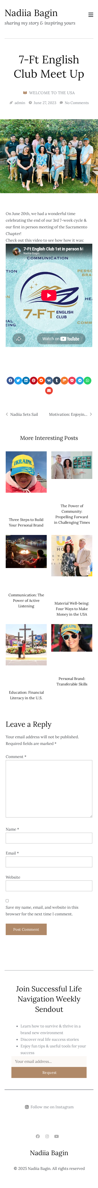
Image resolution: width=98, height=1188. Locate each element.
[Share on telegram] (80, 381)
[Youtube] (56, 1136)
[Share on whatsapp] (87, 381)
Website (13, 877)
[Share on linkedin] (26, 381)
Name (12, 829)
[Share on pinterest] (34, 381)
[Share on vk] (49, 381)
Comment (16, 756)
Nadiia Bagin (49, 1152)
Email (12, 853)
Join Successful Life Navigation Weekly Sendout (49, 999)
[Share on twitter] (18, 381)
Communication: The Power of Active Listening (26, 600)
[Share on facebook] (10, 381)
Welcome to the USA (52, 92)
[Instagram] (47, 1136)
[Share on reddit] (41, 381)
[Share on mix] (64, 381)
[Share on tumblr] (57, 381)
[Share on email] (49, 391)
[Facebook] (38, 1136)
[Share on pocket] (72, 381)
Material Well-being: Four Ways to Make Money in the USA (71, 609)
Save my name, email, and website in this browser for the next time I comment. (42, 910)
